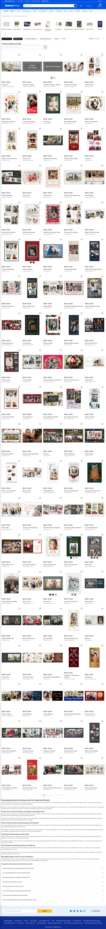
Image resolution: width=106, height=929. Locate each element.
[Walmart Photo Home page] (12, 5)
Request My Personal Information (93, 923)
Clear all (63, 38)
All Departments (8, 920)
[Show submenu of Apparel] (73, 11)
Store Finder (20, 1)
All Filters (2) (7, 38)
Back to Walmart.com (10, 1)
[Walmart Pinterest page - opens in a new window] (78, 911)
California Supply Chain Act (55, 923)
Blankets (51, 11)
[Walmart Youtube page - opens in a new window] (81, 911)
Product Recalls (77, 920)
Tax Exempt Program (94, 920)
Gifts (65, 11)
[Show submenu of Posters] (37, 11)
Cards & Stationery (26, 11)
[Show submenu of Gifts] (67, 11)
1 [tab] (51, 33)
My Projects (27, 1)
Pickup (12, 11)
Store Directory (18, 920)
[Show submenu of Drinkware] (80, 11)
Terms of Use (20, 923)
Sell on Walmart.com (44, 920)
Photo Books (59, 11)
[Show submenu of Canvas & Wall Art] (47, 11)
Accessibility (86, 920)
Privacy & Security (30, 923)
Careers (26, 920)
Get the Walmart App (9, 923)
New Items (6, 11)
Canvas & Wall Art (43, 11)
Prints (18, 11)
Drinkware (77, 11)
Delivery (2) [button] (17, 38)
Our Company (33, 920)
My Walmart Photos (35, 1)
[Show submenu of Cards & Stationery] (31, 11)
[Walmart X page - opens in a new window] (74, 911)
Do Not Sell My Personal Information (73, 923)
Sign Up (45, 911)
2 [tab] (54, 33)
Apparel (71, 11)
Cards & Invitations (6, 16)
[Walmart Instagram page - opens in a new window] (84, 911)
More (91, 11)
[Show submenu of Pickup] (14, 11)
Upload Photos (45, 1)
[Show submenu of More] (92, 11)
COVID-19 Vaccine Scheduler (63, 920)
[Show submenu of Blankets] (53, 11)
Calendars (84, 11)
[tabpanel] (6, 25)
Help (81, 5)
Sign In (99, 1)
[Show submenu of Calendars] (87, 11)
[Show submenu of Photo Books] (62, 11)
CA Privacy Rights (41, 923)
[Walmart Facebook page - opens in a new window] (71, 911)
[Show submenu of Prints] (20, 11)
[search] (45, 47)
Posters (35, 11)
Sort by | (91, 38)
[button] (11, 55)
